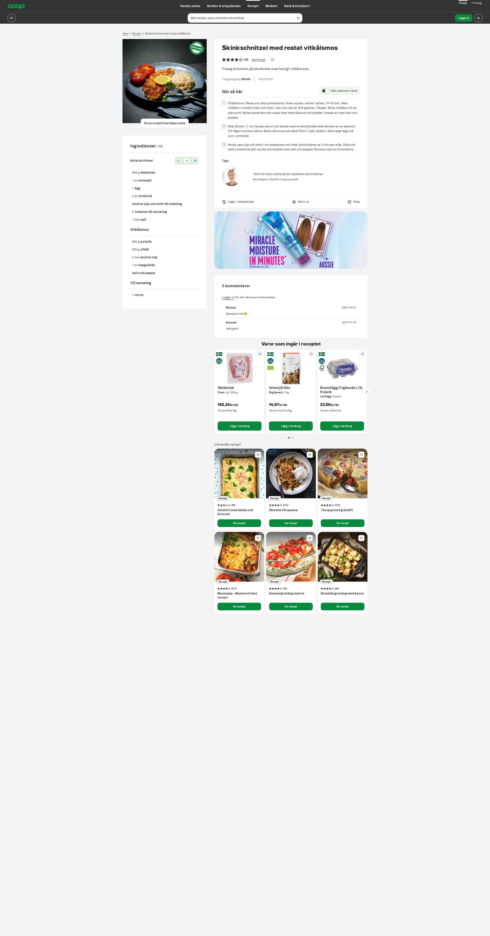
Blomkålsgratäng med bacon (342, 593)
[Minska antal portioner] (178, 160)
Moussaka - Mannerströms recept (237, 595)
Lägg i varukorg (240, 426)
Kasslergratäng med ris (286, 593)
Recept (136, 33)
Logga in (463, 18)
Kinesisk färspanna (283, 510)
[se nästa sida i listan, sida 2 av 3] (366, 391)
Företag (477, 3)
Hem (125, 33)
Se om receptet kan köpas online (164, 123)
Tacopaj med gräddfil (337, 510)
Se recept (239, 523)
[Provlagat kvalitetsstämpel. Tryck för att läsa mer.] (196, 48)
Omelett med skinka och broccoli (235, 512)
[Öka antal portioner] (195, 160)
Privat (463, 3)
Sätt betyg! (258, 59)
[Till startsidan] (16, 6)
